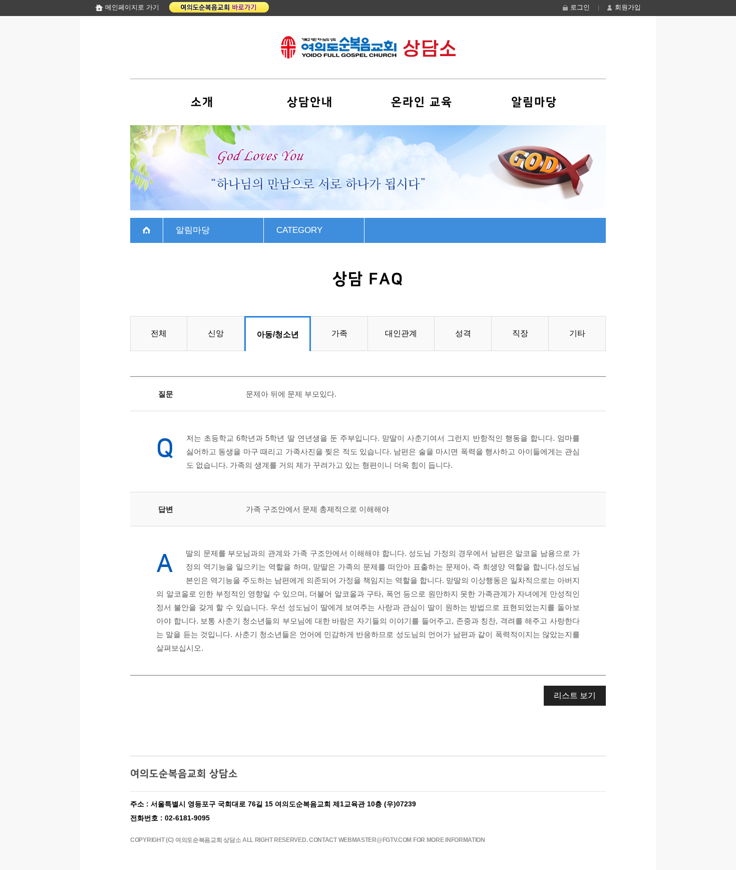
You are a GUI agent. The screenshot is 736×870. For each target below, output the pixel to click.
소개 (202, 102)
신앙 (216, 333)
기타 (577, 333)
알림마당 (534, 102)
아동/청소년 (278, 334)
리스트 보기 (575, 695)
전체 (159, 333)
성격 (463, 333)
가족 (339, 333)
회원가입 (628, 7)
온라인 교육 (422, 102)
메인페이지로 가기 (132, 7)
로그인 (580, 7)
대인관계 (401, 333)
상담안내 (310, 102)
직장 (520, 333)
